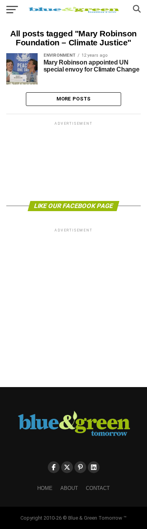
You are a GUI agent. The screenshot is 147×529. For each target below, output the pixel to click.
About (69, 488)
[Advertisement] (73, 160)
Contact (98, 488)
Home (45, 488)
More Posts (73, 99)
